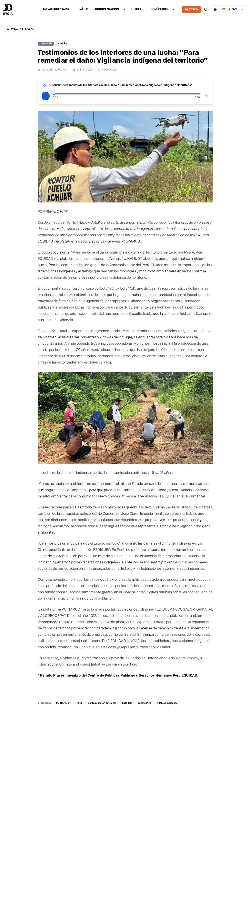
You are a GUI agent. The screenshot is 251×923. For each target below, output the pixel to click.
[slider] (54, 93)
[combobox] (228, 9)
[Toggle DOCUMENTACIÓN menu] (124, 9)
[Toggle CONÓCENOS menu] (173, 9)
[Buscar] (205, 9)
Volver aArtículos (22, 29)
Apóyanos (191, 9)
